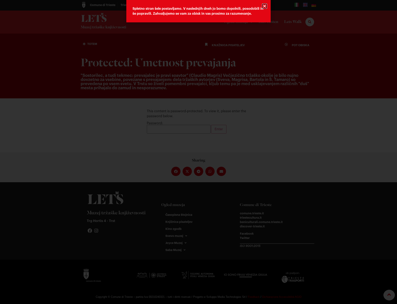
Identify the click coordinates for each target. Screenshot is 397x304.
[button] (265, 6)
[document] (198, 152)
